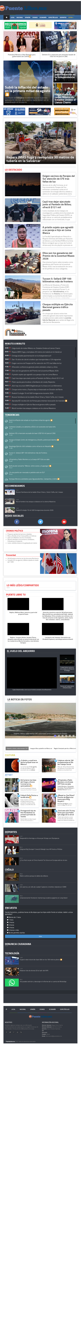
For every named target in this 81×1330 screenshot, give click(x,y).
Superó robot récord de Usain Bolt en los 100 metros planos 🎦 (41, 959)
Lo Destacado (13, 169)
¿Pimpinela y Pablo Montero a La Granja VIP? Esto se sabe (29, 459)
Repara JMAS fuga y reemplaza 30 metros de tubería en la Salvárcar (37, 352)
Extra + (71, 17)
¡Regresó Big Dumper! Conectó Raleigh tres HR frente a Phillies (41, 849)
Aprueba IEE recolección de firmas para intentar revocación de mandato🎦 (39, 401)
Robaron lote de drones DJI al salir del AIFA (34, 970)
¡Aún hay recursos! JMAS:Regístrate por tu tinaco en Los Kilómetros (37, 385)
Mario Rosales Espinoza (51, 1029)
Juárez (46, 1034)
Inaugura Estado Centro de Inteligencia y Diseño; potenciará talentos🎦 (34, 440)
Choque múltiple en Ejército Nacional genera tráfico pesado (34, 404)
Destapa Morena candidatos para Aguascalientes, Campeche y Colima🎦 (34, 479)
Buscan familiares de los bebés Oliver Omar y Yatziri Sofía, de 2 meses (38, 397)
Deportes (63, 17)
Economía (43, 17)
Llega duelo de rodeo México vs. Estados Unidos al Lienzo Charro (65, 98)
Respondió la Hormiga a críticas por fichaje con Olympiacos (39, 838)
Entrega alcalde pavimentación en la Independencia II (65, 76)
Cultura (10, 755)
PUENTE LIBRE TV (16, 594)
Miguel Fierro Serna (52, 1025)
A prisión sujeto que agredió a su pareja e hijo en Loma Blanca (35, 374)
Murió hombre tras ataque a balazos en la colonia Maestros (34, 408)
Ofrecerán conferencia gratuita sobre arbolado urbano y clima (34, 367)
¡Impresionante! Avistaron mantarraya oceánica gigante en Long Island (43, 898)
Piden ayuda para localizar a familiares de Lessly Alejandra (33, 382)
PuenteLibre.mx (10, 1041)
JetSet (9, 775)
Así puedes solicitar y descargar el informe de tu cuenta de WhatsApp (43, 981)
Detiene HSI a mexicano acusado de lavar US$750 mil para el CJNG (32, 433)
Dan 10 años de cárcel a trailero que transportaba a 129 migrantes (36, 359)
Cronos (35, 17)
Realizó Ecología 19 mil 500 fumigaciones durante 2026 (32, 393)
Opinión (27, 17)
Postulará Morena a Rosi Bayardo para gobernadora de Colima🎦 (21, 55)
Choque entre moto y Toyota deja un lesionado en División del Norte (37, 389)
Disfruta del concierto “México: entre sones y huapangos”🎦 (30, 466)
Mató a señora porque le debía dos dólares (34, 876)
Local (13, 17)
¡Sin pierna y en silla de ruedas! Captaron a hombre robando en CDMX (43, 887)
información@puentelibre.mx (52, 1036)
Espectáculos (53, 17)
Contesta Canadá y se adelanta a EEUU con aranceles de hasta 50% (32, 427)
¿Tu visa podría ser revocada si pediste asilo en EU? (27, 472)
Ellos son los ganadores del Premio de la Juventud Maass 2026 (35, 370)
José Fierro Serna (52, 1027)
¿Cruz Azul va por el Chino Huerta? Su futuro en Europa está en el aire (43, 860)
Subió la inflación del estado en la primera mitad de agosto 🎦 (27, 91)
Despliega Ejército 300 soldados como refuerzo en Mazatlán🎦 (31, 446)
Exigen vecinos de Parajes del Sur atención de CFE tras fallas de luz (36, 363)
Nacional (20, 17)
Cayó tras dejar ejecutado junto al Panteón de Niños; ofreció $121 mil (38, 378)
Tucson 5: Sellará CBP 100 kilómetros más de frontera (28, 453)
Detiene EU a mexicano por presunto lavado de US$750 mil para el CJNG (58, 55)
